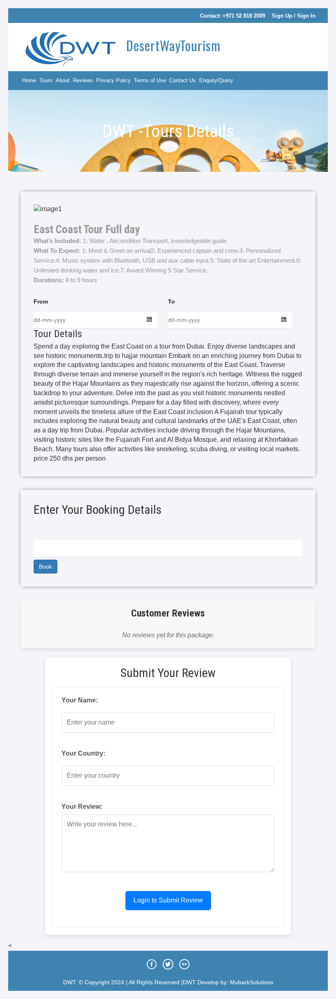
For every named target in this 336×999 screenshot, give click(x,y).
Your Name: (79, 700)
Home (29, 80)
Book (45, 566)
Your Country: (83, 753)
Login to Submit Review (168, 900)
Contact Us (182, 80)
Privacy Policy (113, 80)
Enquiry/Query (216, 80)
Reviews (83, 80)
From (41, 301)
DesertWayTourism (171, 45)
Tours (45, 80)
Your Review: (81, 806)
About (63, 80)
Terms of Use (150, 80)
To (171, 301)
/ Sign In (305, 16)
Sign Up (282, 16)
